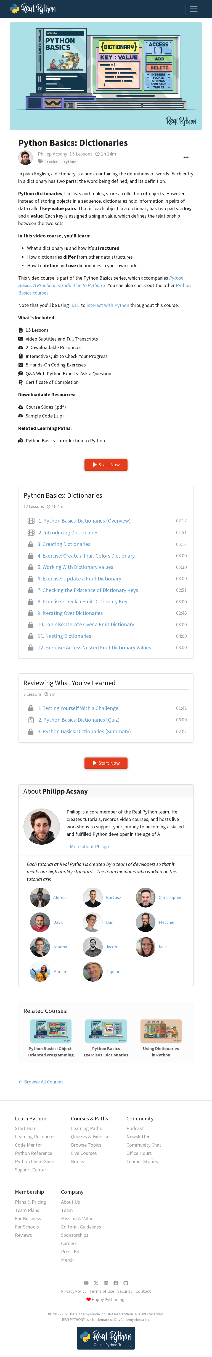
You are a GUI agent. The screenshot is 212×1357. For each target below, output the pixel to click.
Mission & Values (78, 1218)
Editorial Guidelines (81, 1227)
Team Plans (27, 1210)
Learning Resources (35, 1136)
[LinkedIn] (106, 1283)
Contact (143, 1291)
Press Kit (70, 1251)
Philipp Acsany (52, 154)
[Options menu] (186, 158)
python (69, 161)
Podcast (135, 1128)
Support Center (30, 1169)
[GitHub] (126, 1283)
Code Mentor (28, 1145)
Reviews (23, 1235)
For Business (28, 1218)
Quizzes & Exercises (91, 1136)
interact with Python (108, 305)
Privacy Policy (73, 1291)
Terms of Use (101, 1291)
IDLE (75, 305)
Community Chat (143, 1145)
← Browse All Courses (40, 1081)
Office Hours (139, 1153)
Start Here (25, 1128)
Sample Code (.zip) (45, 416)
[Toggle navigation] (194, 9)
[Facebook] (116, 1283)
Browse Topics (86, 1145)
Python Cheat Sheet (35, 1161)
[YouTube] (86, 1283)
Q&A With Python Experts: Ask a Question (68, 373)
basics (52, 161)
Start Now (109, 464)
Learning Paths (86, 1128)
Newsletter (138, 1136)
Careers (69, 1243)
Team (67, 1210)
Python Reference (33, 1153)
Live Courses (84, 1153)
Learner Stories (142, 1161)
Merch (67, 1260)
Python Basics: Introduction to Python (65, 440)
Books (77, 1161)
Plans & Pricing (30, 1202)
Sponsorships (74, 1235)
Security (124, 1291)
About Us (70, 1202)
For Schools (27, 1227)
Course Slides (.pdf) (46, 407)
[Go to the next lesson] (106, 76)
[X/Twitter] (96, 1283)
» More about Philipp (88, 846)
